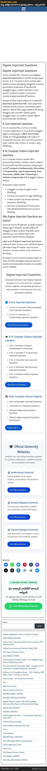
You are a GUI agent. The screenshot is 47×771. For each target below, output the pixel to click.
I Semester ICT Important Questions (24, 406)
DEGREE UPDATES (10, 712)
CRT (4, 682)
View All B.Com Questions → (18, 325)
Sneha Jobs (7, 749)
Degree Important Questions (20, 65)
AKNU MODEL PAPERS (12, 638)
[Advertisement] (23, 36)
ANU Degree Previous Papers (13, 652)
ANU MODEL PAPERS (11, 656)
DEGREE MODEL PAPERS (13, 694)
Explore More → (13, 428)
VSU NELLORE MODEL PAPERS (15, 760)
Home (5, 729)
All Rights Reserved (39, 769)
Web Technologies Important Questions (25, 401)
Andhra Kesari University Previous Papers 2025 (20, 648)
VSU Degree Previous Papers (13, 752)
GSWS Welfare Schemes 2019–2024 (16, 726)
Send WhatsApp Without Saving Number (17, 741)
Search (5, 622)
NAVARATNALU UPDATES (13, 737)
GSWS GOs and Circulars (12, 722)
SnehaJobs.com (9, 2)
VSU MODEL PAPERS (11, 756)
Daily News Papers (10, 686)
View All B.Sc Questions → (17, 385)
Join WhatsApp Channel (25, 606)
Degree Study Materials (11, 708)
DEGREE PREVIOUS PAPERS (14, 698)
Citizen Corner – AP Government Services (18, 679)
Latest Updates (8, 733)
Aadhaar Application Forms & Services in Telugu (20, 634)
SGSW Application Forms (12, 745)
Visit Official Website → (19, 490)
